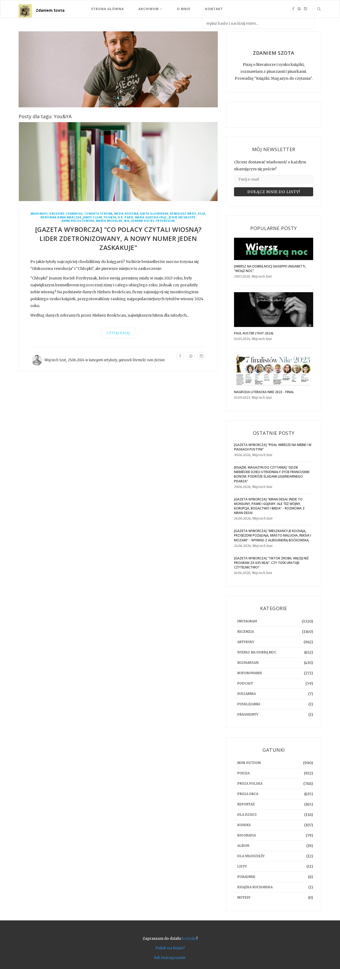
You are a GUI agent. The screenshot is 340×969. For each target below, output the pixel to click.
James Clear (92, 217)
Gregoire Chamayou (66, 213)
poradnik (246, 877)
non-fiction (156, 360)
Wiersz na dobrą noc (256, 652)
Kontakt (214, 9)
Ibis (127, 220)
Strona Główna (107, 9)
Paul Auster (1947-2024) (253, 333)
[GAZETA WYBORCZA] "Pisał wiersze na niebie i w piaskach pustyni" (272, 447)
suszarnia (246, 694)
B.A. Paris (125, 217)
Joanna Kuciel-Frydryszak (153, 220)
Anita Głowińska (154, 213)
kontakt (189, 938)
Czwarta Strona (98, 213)
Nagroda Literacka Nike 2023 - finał (264, 392)
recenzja (245, 632)
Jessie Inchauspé (182, 217)
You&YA (110, 217)
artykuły (110, 360)
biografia (246, 835)
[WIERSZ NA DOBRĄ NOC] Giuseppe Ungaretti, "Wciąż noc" (270, 268)
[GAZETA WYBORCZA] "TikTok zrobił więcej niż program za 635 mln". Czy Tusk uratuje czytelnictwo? (271, 563)
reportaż (246, 804)
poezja (243, 773)
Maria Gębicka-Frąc (151, 217)
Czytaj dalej (118, 333)
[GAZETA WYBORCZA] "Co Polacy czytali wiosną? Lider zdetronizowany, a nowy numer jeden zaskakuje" (118, 238)
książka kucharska (255, 887)
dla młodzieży (251, 856)
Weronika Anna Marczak (61, 217)
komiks (244, 825)
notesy (243, 897)
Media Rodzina (126, 213)
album (243, 846)
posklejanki (248, 704)
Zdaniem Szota (50, 10)
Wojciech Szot (55, 360)
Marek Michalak (109, 220)
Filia (201, 213)
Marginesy (39, 213)
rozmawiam (248, 663)
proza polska (249, 783)
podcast (245, 683)
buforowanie (249, 673)
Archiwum (149, 9)
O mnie (183, 9)
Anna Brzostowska (78, 220)
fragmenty (247, 714)
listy (242, 866)
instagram (247, 621)
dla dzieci (247, 815)
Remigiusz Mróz (183, 213)
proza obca (247, 794)
